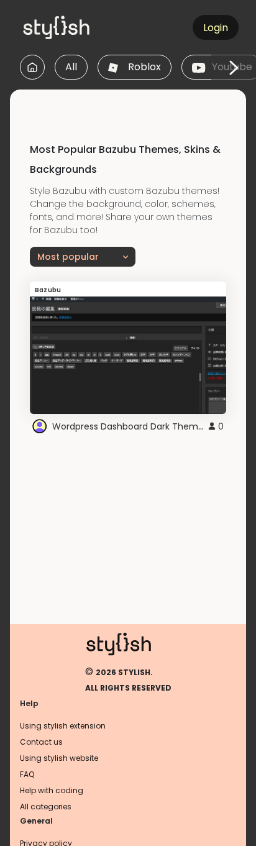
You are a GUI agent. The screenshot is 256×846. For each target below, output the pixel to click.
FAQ (27, 774)
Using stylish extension (63, 725)
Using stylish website (59, 758)
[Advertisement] (133, 105)
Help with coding (51, 790)
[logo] (78, 27)
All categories (45, 806)
